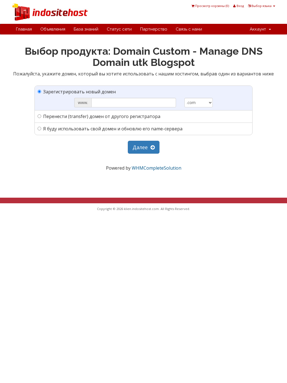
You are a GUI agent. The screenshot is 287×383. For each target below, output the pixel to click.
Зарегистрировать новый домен (79, 92)
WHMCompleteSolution (156, 168)
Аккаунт (259, 29)
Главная (24, 29)
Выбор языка (261, 6)
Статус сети (119, 29)
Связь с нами (189, 29)
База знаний (86, 29)
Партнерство (153, 29)
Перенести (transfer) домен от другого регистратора (101, 116)
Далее (142, 147)
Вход (240, 6)
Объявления (52, 29)
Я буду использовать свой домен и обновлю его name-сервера (112, 129)
